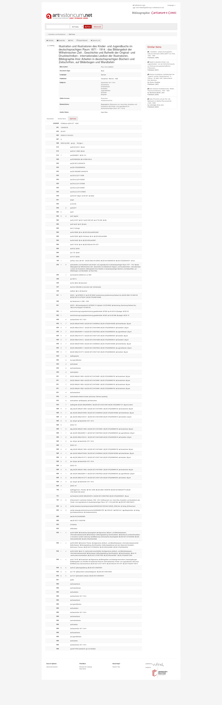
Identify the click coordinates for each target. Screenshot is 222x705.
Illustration (104, 88)
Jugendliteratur (105, 90)
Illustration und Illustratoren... (57, 34)
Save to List (96, 40)
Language (170, 5)
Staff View (73, 119)
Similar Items (62, 119)
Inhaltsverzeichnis (106, 100)
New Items (82, 669)
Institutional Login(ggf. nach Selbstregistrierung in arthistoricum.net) (148, 6)
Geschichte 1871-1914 (108, 82)
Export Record (82, 40)
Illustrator (104, 92)
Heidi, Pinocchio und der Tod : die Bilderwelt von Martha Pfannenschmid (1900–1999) (159, 101)
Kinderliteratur (105, 86)
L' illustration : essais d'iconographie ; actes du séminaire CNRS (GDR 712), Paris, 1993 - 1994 (161, 54)
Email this (62, 40)
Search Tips (116, 667)
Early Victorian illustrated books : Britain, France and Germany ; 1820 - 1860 (161, 90)
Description (50, 119)
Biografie (104, 94)
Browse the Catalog (85, 667)
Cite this (50, 40)
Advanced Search (52, 667)
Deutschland (105, 85)
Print (71, 40)
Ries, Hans (104, 67)
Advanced (97, 27)
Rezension (104, 98)
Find (88, 27)
